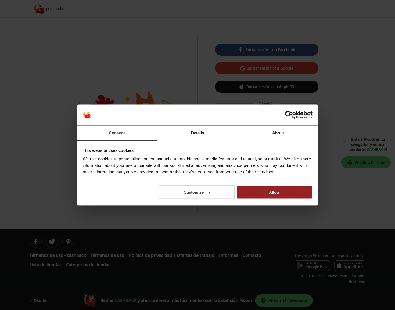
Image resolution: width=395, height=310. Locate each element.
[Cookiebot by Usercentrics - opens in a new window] (289, 115)
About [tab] (278, 132)
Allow (274, 192)
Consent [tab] (117, 132)
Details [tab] (197, 132)
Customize (194, 192)
